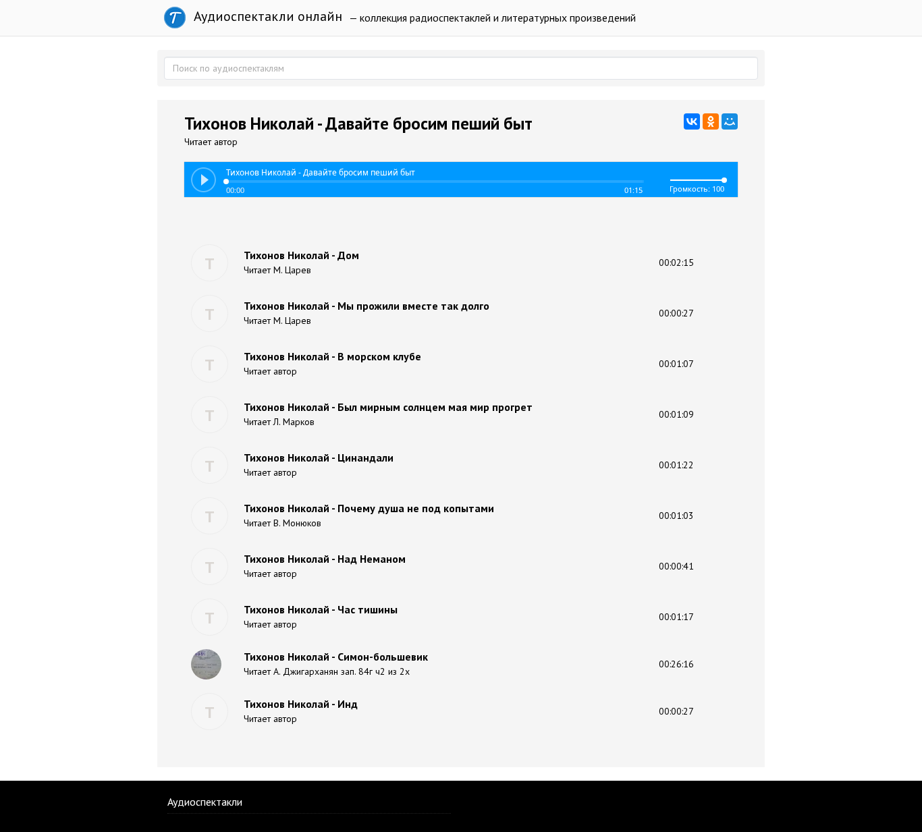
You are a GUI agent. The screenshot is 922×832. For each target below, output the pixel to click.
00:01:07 (676, 364)
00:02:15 (676, 262)
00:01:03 (676, 515)
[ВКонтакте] (692, 121)
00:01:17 (676, 617)
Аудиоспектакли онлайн (266, 16)
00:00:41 (676, 566)
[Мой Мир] (730, 121)
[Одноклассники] (711, 121)
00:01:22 (676, 465)
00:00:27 (676, 313)
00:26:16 (676, 664)
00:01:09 (676, 414)
